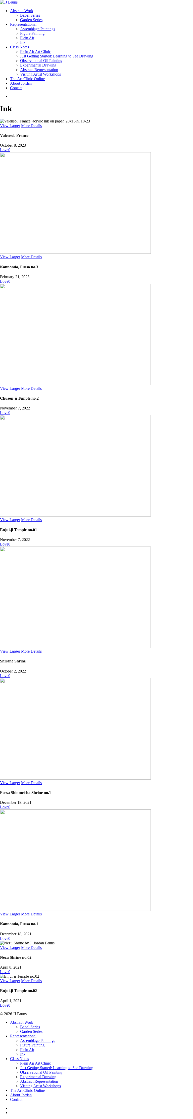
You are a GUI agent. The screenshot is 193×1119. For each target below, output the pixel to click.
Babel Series (30, 1027)
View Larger (10, 125)
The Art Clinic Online (27, 1090)
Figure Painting (32, 1045)
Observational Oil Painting (41, 1072)
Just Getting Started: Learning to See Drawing (56, 1068)
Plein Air (27, 1049)
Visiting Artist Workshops (40, 1086)
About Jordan (21, 1095)
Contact (16, 1099)
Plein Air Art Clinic (35, 1063)
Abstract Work (21, 1022)
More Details (31, 125)
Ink (22, 1054)
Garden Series (31, 1031)
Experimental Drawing (38, 1077)
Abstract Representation (39, 1081)
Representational (23, 1036)
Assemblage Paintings (37, 1040)
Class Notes (19, 1059)
